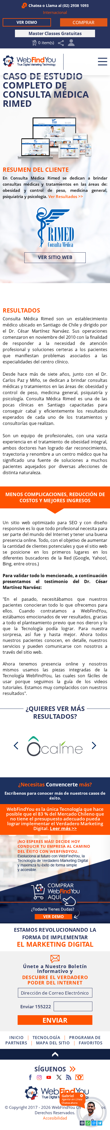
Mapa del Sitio (53, 1042)
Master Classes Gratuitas (55, 33)
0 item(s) (46, 42)
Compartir (61, 43)
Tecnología (46, 1037)
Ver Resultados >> (65, 196)
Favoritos (91, 1042)
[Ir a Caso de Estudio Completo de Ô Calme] (54, 746)
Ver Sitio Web (55, 257)
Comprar (55, 875)
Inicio (16, 1037)
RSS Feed (69, 1077)
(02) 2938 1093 (75, 5)
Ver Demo (27, 22)
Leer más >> (63, 828)
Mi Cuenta (71, 44)
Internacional (55, 12)
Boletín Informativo (79, 1077)
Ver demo (53, 916)
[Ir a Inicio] (31, 61)
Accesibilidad (55, 1118)
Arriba (55, 1054)
